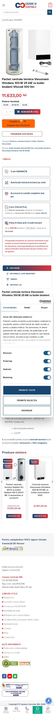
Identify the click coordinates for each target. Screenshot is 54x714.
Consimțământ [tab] (10, 307)
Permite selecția (27, 400)
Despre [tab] (44, 307)
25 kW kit (15, 105)
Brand (13, 279)
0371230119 (14, 570)
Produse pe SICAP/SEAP (15, 606)
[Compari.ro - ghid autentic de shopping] (16, 663)
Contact (7, 628)
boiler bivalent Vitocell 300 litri (21, 148)
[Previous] (2, 487)
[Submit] (49, 12)
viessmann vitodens (42, 148)
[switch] (47, 361)
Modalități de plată (12, 611)
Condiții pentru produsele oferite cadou (21, 620)
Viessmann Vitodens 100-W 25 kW (16, 151)
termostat (25, 443)
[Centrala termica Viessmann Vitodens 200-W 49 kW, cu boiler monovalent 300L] (40, 470)
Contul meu (9, 637)
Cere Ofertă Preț (18, 207)
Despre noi (9, 598)
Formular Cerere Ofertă (14, 602)
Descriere (14, 268)
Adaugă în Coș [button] (14, 516)
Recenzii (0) (15, 285)
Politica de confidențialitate (15, 648)
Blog (6, 633)
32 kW (24, 105)
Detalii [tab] (27, 307)
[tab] (27, 268)
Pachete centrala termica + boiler (23, 141)
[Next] (52, 487)
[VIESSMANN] (6, 159)
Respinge (27, 410)
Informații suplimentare (22, 274)
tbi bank (9, 231)
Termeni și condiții (12, 653)
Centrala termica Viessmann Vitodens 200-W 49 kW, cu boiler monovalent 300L (40, 490)
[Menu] (3, 5)
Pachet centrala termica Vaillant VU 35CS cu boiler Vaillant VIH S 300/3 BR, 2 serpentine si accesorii (13, 491)
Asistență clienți (11, 624)
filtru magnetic (39, 443)
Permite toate (27, 390)
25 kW (5, 105)
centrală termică (37, 439)
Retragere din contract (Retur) (17, 615)
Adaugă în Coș (29, 112)
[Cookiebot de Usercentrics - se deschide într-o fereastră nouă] (39, 300)
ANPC (6, 657)
